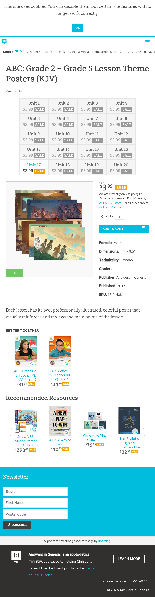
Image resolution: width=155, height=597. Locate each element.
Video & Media (79, 51)
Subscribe (19, 524)
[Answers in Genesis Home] (13, 41)
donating (104, 541)
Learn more (129, 559)
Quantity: (107, 216)
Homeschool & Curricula (108, 51)
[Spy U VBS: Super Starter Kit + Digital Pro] (26, 420)
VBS (130, 51)
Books (62, 51)
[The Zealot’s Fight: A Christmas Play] (129, 420)
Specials (49, 51)
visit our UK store (110, 203)
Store (7, 51)
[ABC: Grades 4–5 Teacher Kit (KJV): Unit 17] (60, 351)
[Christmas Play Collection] (94, 421)
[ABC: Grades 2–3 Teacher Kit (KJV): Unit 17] (26, 351)
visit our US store (110, 207)
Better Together (22, 330)
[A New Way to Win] (60, 421)
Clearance (33, 51)
